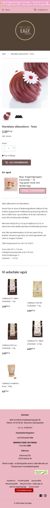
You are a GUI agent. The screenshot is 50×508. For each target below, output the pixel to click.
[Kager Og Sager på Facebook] (40, 496)
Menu (7, 10)
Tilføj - (32, 190)
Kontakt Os (11, 481)
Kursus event (34, 487)
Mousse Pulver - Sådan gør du (31, 484)
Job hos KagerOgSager (18, 487)
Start (4, 54)
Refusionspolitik (11, 484)
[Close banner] (47, 3)
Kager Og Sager (26, 503)
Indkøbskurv (42, 10)
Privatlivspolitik (23, 481)
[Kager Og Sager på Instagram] (45, 496)
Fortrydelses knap (24, 490)
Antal (4, 143)
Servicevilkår (36, 481)
